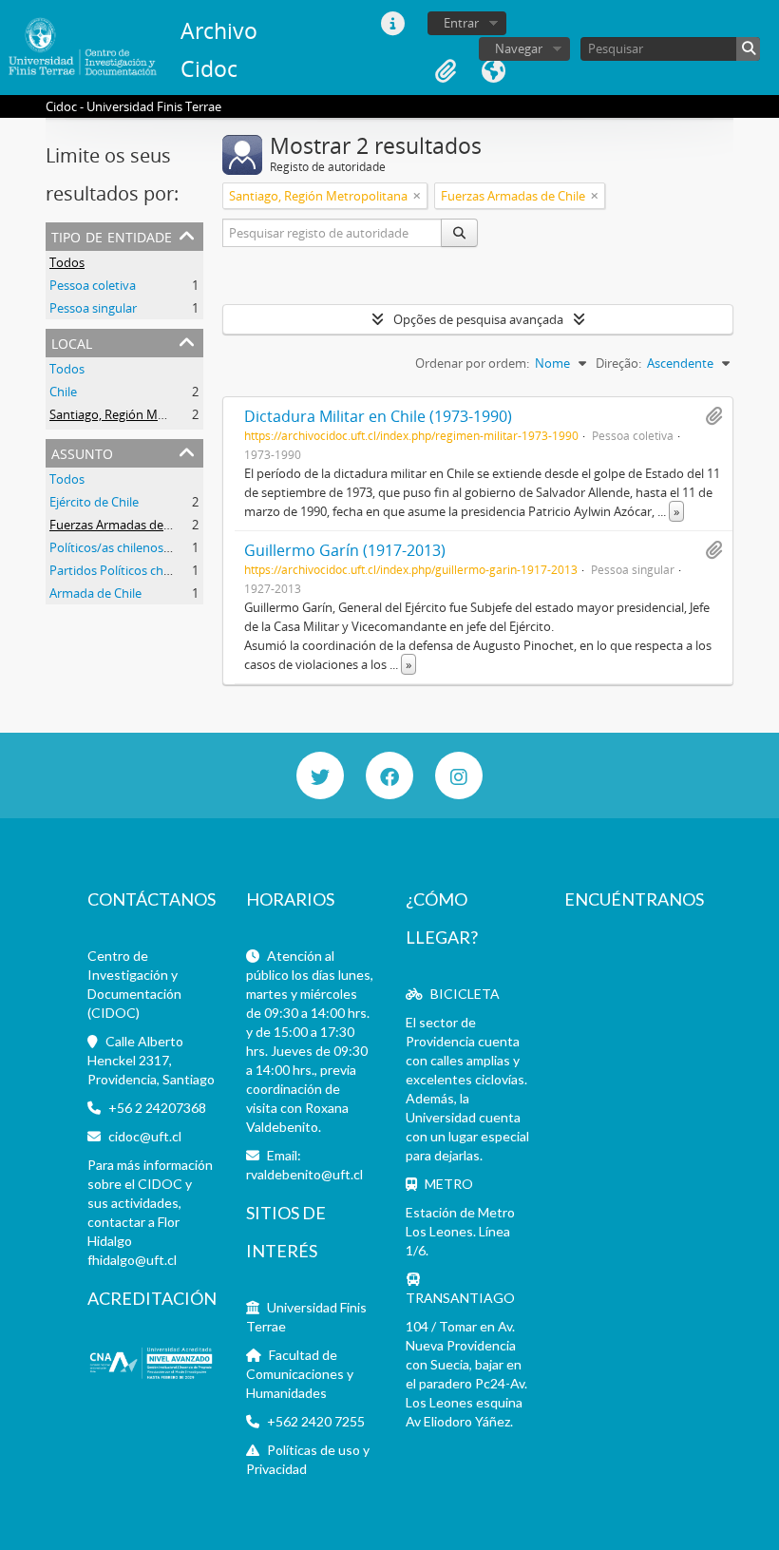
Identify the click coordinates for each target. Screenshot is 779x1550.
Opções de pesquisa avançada (478, 319)
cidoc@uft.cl (144, 1136)
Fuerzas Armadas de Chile (121, 524)
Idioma (493, 71)
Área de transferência (445, 71)
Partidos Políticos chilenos (123, 570)
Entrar (461, 22)
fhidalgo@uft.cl (132, 1260)
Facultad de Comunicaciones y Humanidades (299, 1374)
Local (71, 341)
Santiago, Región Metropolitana (138, 414)
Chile (63, 391)
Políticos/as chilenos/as (114, 547)
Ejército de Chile (94, 501)
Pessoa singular (93, 307)
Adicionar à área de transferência (713, 416)
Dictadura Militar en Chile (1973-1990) (378, 416)
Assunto (82, 452)
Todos (67, 262)
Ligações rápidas (392, 24)
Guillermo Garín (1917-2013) (345, 550)
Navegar (518, 48)
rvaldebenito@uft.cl (304, 1174)
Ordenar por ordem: (472, 363)
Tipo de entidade (111, 235)
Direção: (618, 363)
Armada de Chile (95, 593)
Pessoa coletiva (92, 285)
